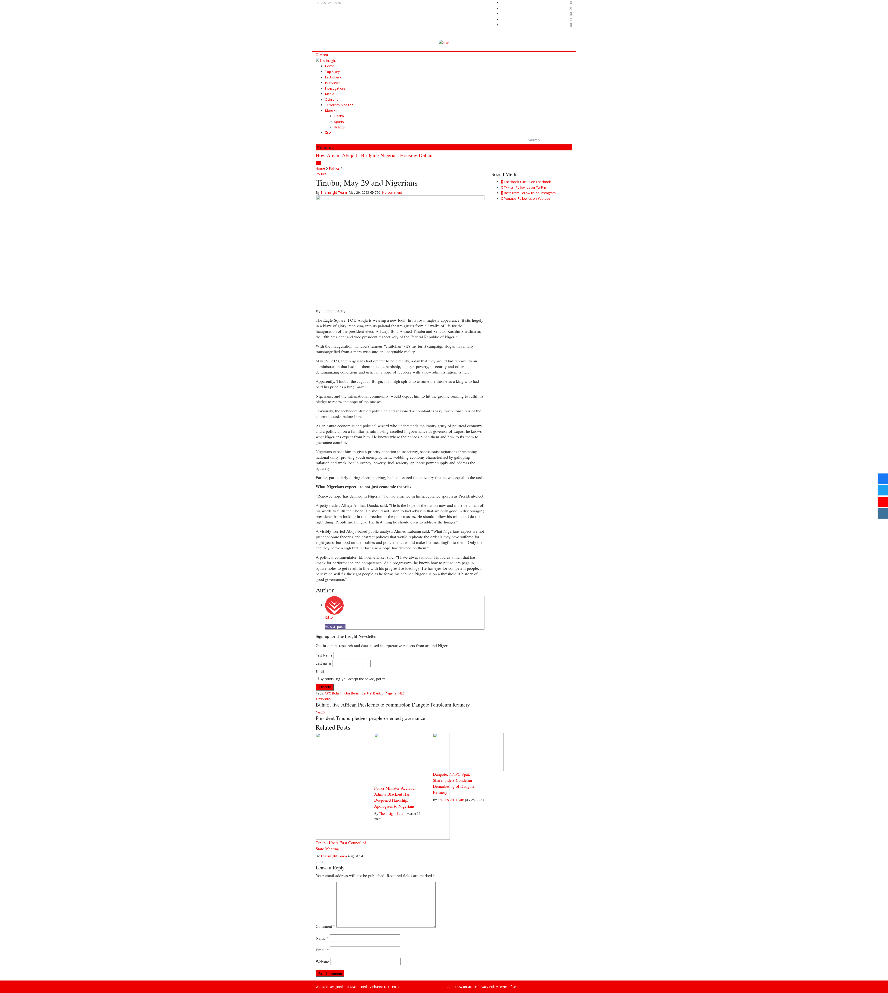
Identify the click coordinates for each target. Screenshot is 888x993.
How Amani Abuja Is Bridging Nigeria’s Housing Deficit (374, 155)
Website (322, 961)
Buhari (356, 693)
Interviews (332, 83)
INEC (401, 693)
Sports (339, 121)
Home (329, 66)
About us (454, 986)
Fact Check (333, 77)
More (329, 110)
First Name (324, 655)
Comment (325, 926)
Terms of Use (508, 986)
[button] (317, 163)
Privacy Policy (488, 986)
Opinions (331, 99)
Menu (323, 55)
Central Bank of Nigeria (378, 693)
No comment (392, 192)
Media (329, 94)
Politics (339, 127)
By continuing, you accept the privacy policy (352, 679)
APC (328, 693)
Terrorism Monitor (339, 105)
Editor (329, 617)
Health (339, 116)
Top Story (332, 71)
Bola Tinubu (341, 693)
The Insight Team (334, 192)
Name (322, 938)
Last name (324, 663)
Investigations (335, 88)
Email (320, 671)
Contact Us (469, 986)
